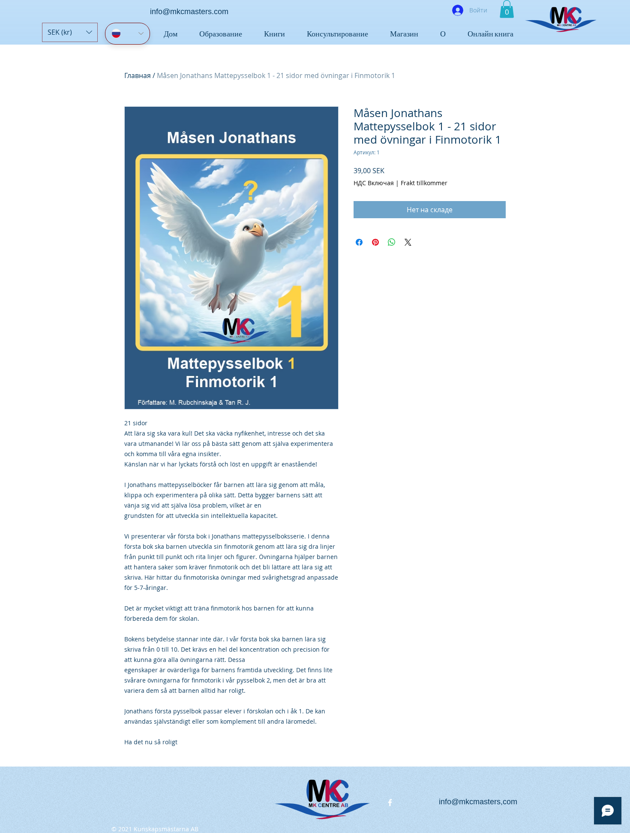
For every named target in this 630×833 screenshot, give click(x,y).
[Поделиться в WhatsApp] (392, 242)
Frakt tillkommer (424, 183)
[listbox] (70, 32)
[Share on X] (408, 242)
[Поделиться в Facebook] (359, 242)
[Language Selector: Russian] (127, 34)
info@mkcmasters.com (189, 11)
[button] (70, 32)
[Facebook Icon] (390, 802)
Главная (137, 75)
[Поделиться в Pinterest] (375, 242)
